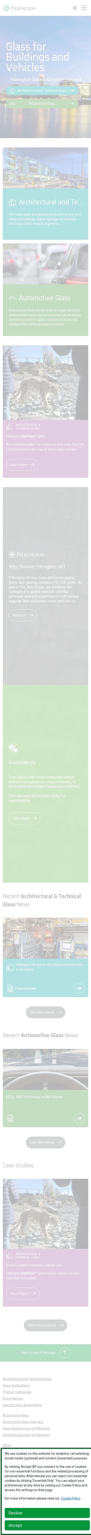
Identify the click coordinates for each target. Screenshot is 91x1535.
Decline (15, 1513)
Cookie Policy (70, 1498)
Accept (15, 1525)
